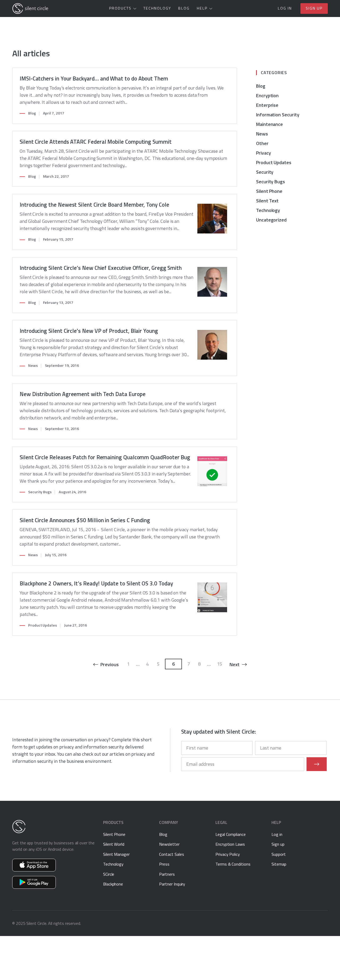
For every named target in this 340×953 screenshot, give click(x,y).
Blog (184, 8)
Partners (167, 874)
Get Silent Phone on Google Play (34, 882)
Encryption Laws (230, 844)
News (33, 365)
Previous (109, 664)
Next (235, 664)
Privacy (263, 152)
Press (164, 864)
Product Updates (42, 625)
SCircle (108, 874)
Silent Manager (116, 854)
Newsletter (169, 844)
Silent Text (267, 200)
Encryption (267, 95)
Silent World (113, 844)
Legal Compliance (230, 834)
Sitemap (278, 864)
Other (262, 143)
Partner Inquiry (172, 884)
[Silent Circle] (30, 8)
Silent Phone (269, 191)
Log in (285, 8)
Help (202, 8)
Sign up (314, 8)
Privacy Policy (227, 854)
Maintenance (269, 124)
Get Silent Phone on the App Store (34, 865)
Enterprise (267, 105)
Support (278, 854)
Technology (157, 8)
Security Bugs (40, 492)
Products (120, 8)
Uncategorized (271, 219)
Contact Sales (171, 854)
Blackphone (113, 884)
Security (264, 172)
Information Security (277, 114)
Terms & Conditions (232, 864)
